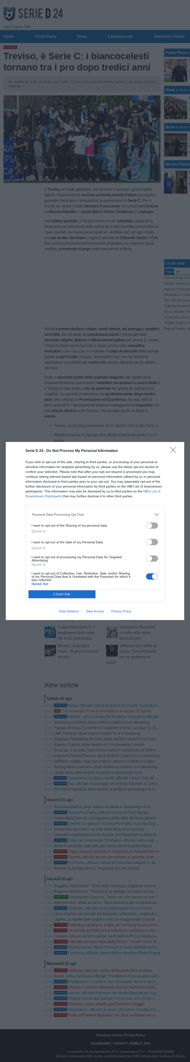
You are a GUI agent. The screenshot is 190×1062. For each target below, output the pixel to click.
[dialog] (95, 531)
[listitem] (95, 514)
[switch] (152, 525)
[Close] (174, 451)
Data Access (95, 611)
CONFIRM (61, 594)
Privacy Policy (121, 611)
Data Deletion (69, 611)
